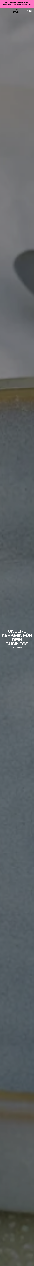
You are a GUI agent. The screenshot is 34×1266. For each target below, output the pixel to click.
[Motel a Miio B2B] (17, 11)
